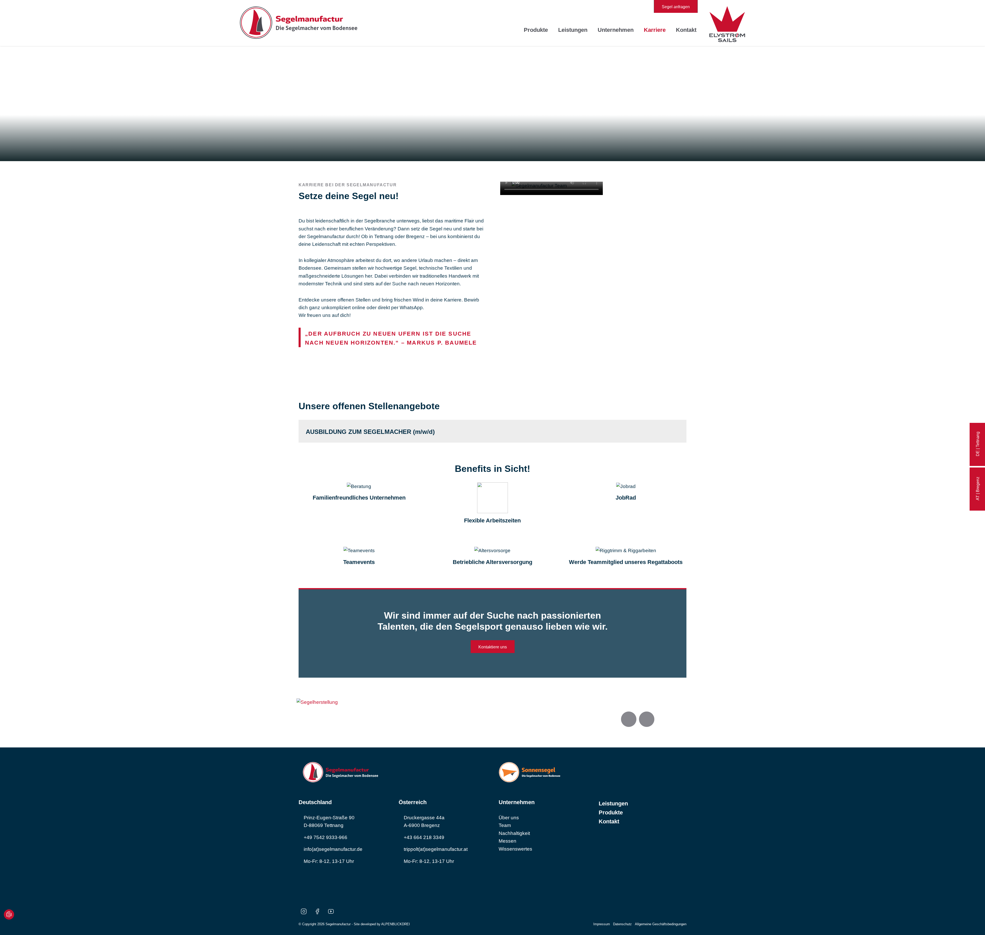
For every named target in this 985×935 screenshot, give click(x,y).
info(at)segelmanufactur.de (333, 849)
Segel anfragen (676, 7)
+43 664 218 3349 (424, 837)
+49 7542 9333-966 (325, 837)
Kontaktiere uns (492, 647)
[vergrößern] (317, 702)
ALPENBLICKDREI (395, 924)
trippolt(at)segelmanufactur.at (436, 849)
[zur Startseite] (298, 23)
